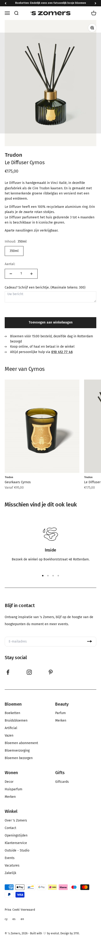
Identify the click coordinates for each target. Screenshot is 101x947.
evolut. (55, 933)
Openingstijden (16, 835)
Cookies (15, 914)
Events (10, 858)
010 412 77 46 (62, 352)
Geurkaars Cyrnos (18, 482)
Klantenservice (16, 843)
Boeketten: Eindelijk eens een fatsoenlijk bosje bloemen (50, 2)
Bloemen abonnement (21, 743)
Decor (9, 782)
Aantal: (10, 264)
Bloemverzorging (17, 751)
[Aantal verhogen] (31, 273)
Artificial (11, 728)
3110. (77, 933)
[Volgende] (95, 3)
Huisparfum (13, 789)
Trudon (13, 155)
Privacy (8, 914)
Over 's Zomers (16, 820)
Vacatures (12, 865)
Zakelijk (10, 873)
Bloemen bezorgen (19, 758)
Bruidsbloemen (16, 721)
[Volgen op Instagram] (29, 672)
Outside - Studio (17, 850)
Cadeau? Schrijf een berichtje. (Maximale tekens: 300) (45, 287)
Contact (10, 828)
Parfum (60, 713)
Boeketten (12, 713)
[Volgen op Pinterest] (50, 672)
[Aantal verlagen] (11, 273)
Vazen (9, 736)
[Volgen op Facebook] (8, 672)
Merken (60, 721)
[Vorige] (5, 3)
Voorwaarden (28, 914)
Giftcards (62, 782)
